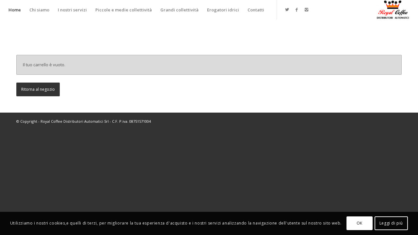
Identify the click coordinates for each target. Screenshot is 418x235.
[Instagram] (307, 9)
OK (359, 223)
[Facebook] (297, 9)
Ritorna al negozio (38, 89)
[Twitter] (287, 9)
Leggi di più (391, 223)
